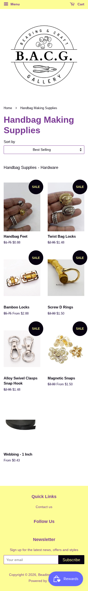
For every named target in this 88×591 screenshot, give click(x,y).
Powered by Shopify (44, 581)
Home (8, 108)
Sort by (9, 142)
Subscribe (71, 560)
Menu (15, 4)
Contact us (44, 507)
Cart (80, 4)
